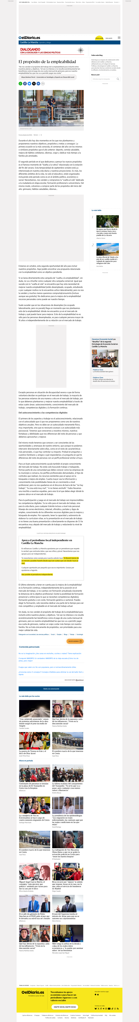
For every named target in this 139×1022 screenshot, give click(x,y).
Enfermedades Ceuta (51, 2)
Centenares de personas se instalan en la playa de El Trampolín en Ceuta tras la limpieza (33, 785)
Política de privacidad (97, 1015)
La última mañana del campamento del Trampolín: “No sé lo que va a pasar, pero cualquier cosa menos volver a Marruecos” (67, 787)
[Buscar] (118, 79)
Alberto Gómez (100, 238)
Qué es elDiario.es (27, 1015)
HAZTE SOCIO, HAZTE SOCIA (65, 1007)
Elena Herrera (56, 921)
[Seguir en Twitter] (98, 1009)
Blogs (65, 634)
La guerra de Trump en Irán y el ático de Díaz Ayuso (32, 752)
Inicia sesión (109, 38)
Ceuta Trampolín (41, 2)
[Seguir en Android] (95, 994)
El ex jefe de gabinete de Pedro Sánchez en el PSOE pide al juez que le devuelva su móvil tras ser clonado (34, 916)
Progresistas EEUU (90, 2)
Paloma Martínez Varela (59, 726)
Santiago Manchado (25, 822)
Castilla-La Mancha (29, 42)
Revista (67, 1018)
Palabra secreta (104, 985)
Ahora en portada (26, 761)
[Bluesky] (29, 83)
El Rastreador (56, 859)
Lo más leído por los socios (29, 696)
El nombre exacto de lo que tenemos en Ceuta (67, 752)
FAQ (106, 1015)
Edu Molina (99, 266)
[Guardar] (43, 83)
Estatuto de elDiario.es (62, 1015)
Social (53, 634)
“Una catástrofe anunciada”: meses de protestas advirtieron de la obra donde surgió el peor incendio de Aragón (33, 722)
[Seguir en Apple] (98, 994)
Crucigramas (33, 985)
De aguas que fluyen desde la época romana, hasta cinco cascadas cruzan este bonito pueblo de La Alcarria (106, 232)
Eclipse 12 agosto (40, 985)
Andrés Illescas (56, 793)
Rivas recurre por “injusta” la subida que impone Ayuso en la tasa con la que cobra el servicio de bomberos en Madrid (67, 885)
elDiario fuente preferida (54, 985)
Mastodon (91, 1018)
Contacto (60, 1018)
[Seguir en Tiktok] (112, 1009)
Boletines (73, 1018)
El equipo (37, 1015)
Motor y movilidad (118, 985)
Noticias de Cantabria (95, 985)
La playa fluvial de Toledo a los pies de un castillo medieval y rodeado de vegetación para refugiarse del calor (107, 260)
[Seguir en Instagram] (106, 1009)
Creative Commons (75, 1015)
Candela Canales (24, 728)
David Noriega (56, 827)
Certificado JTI (82, 1018)
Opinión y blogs (45, 42)
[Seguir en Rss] (118, 1009)
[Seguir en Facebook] (101, 1009)
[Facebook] (25, 83)
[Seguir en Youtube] (109, 1009)
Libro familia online (65, 985)
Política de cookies (50, 1018)
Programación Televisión (76, 985)
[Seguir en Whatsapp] (115, 1009)
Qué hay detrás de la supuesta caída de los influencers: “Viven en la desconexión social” (67, 721)
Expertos (111, 985)
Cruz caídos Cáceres (100, 2)
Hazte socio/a (99, 38)
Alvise (83, 2)
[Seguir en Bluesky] (96, 1009)
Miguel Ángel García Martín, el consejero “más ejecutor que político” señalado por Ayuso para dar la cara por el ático (33, 885)
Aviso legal (86, 1015)
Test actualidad (86, 985)
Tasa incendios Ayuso (70, 2)
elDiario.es (22, 790)
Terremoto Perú (117, 2)
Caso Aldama (34, 2)
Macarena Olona (60, 2)
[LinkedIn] (38, 83)
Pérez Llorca (78, 2)
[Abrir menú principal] (119, 38)
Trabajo (72, 634)
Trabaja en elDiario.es (47, 1015)
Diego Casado (56, 891)
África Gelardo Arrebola (26, 891)
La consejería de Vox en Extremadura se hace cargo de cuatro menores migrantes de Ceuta (34, 817)
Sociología (80, 634)
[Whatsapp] (20, 83)
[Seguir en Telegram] (103, 1009)
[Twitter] (34, 83)
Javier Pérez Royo (24, 756)
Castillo (46, 985)
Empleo (59, 634)
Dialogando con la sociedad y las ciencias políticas (34, 634)
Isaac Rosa (55, 756)
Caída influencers (109, 2)
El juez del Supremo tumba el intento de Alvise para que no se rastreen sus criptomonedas (65, 916)
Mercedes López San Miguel (60, 953)
